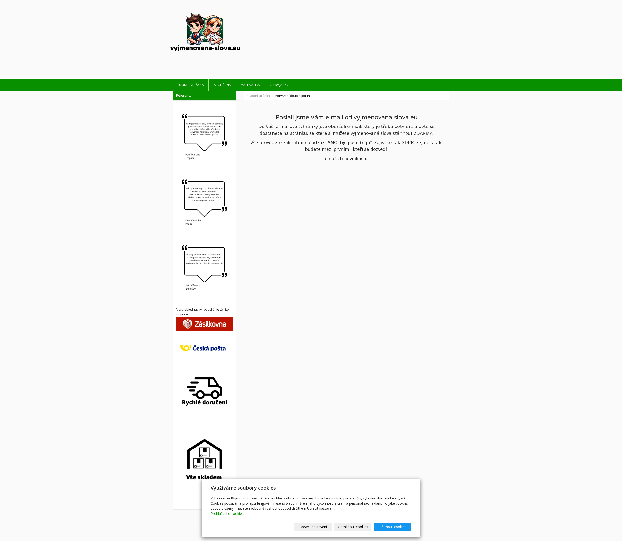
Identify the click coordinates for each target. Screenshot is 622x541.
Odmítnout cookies (353, 526)
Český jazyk (279, 85)
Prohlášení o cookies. (227, 513)
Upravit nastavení (313, 526)
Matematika (250, 85)
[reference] (204, 203)
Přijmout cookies (392, 526)
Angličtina (222, 85)
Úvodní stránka (191, 85)
